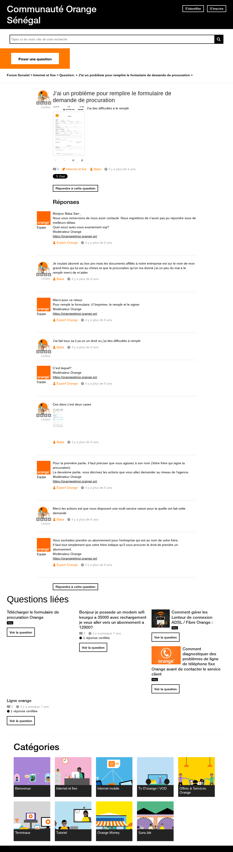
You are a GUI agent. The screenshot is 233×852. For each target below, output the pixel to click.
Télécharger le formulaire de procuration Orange (33, 614)
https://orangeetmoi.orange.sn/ (75, 236)
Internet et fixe (76, 169)
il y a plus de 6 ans (98, 242)
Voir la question (21, 632)
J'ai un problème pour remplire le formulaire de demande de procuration (112, 96)
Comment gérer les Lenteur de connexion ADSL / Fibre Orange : (192, 616)
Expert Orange (67, 242)
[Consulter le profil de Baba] (44, 102)
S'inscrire (216, 9)
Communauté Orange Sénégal (51, 14)
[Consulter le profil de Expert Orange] (44, 224)
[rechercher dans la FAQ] (218, 39)
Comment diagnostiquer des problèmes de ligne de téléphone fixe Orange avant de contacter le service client (186, 661)
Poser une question (35, 58)
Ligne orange (19, 700)
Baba (97, 169)
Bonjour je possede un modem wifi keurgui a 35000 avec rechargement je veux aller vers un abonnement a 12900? (112, 619)
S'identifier (193, 9)
